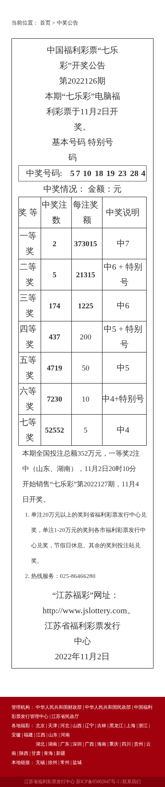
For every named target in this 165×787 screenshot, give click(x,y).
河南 (65, 735)
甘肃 (36, 753)
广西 (89, 744)
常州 (64, 762)
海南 (101, 744)
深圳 (77, 744)
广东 (64, 744)
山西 (77, 725)
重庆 (114, 744)
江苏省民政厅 (65, 716)
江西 (40, 735)
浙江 (143, 725)
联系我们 (131, 781)
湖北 (40, 744)
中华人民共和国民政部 (108, 707)
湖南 (52, 744)
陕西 (23, 753)
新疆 (60, 753)
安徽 (16, 735)
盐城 (77, 762)
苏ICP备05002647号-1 (97, 781)
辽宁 (89, 725)
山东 (53, 735)
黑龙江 (116, 725)
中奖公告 (67, 23)
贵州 (138, 744)
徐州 (52, 762)
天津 (52, 725)
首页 (45, 23)
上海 (130, 725)
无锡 (40, 762)
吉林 (101, 725)
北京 (40, 725)
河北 (64, 725)
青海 (48, 753)
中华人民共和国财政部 (59, 707)
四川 (126, 744)
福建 (28, 735)
